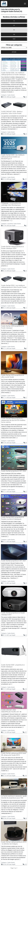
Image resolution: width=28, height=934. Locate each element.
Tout (14, 39)
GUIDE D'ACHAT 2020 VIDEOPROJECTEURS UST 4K (11, 711)
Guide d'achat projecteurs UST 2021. (13, 561)
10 (14, 21)
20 (14, 25)
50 (14, 30)
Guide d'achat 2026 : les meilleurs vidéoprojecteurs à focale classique (13, 73)
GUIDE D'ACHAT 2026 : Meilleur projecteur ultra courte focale (12, 112)
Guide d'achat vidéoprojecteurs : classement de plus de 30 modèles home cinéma (13, 420)
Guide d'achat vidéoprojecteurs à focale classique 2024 (12, 247)
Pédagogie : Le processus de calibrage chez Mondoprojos (11, 204)
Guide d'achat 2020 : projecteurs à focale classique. (12, 666)
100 (14, 34)
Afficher (14, 52)
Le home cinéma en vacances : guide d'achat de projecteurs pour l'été (14, 797)
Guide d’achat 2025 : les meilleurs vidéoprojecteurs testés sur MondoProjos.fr (12, 157)
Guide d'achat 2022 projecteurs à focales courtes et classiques (12, 518)
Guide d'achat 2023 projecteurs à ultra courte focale (12, 376)
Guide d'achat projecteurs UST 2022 (13, 471)
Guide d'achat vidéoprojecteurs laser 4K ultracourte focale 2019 (13, 754)
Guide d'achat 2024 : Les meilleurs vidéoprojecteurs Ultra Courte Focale (13, 286)
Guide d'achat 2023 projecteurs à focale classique (12, 327)
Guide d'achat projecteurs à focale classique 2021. (13, 614)
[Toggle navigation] (25, 3)
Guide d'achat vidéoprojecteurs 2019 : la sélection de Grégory (13, 843)
